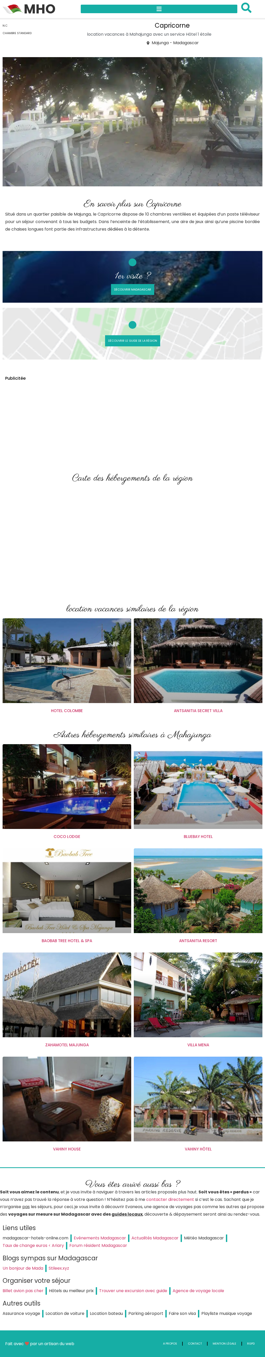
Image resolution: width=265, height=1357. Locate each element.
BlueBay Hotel (198, 836)
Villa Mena (198, 1045)
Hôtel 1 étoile (198, 34)
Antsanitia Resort (198, 940)
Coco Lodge (67, 836)
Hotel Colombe (67, 710)
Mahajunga (140, 34)
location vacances (105, 34)
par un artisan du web (52, 1344)
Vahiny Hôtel (198, 1149)
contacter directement (170, 1199)
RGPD (251, 1343)
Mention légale (224, 1343)
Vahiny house (67, 1149)
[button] (159, 9)
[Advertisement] (132, 422)
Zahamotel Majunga (67, 1045)
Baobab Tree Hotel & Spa (67, 940)
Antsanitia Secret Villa (198, 710)
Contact (195, 1343)
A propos (170, 1343)
